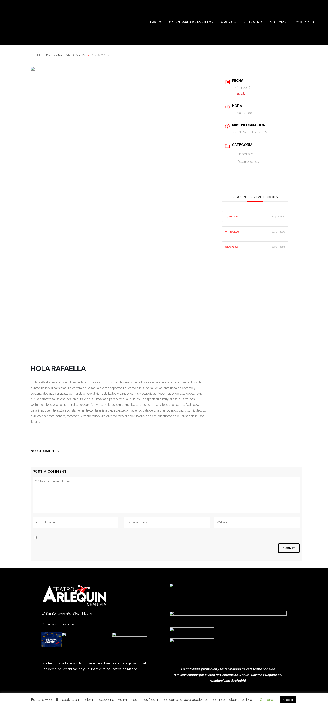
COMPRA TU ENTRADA (250, 132)
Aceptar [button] (288, 699)
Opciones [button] (267, 700)
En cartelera (245, 154)
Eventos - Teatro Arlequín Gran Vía (66, 55)
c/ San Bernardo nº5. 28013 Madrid (66, 613)
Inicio (38, 55)
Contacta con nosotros (57, 624)
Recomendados (248, 161)
